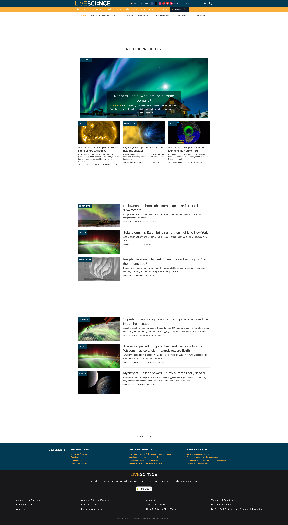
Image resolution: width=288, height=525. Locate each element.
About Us (151, 500)
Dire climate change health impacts (103, 15)
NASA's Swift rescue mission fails (136, 15)
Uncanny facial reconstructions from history (146, 464)
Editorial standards (92, 509)
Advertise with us (156, 505)
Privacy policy (24, 505)
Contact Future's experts (95, 500)
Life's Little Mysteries (79, 454)
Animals (85, 9)
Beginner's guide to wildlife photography (203, 457)
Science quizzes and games (198, 454)
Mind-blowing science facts (197, 464)
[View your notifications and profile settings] (205, 3)
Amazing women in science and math (143, 457)
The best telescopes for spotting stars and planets (206, 460)
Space (142, 9)
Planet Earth (131, 9)
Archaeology (98, 9)
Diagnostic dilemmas (79, 460)
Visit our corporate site (187, 481)
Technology (154, 9)
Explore (165, 9)
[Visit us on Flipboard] (167, 3)
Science (119, 9)
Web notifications (221, 505)
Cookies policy (89, 505)
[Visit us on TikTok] (171, 3)
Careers (20, 509)
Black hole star (183, 15)
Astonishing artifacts (79, 464)
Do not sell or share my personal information (237, 509)
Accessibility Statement (29, 500)
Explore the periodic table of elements (144, 460)
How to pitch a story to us (161, 509)
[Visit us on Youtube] (163, 3)
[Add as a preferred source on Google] (144, 488)
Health (110, 9)
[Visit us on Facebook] (152, 3)
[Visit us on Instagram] (160, 3)
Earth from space (77, 457)
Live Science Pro (202, 15)
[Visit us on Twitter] (156, 3)
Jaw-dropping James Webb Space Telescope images (150, 454)
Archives (156, 437)
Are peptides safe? (162, 15)
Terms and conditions (223, 500)
